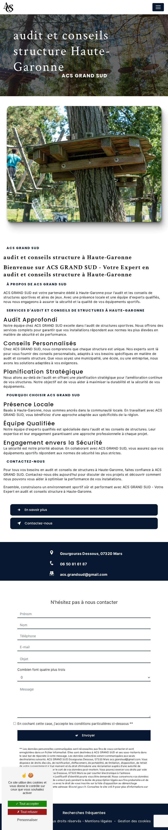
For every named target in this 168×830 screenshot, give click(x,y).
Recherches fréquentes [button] (84, 812)
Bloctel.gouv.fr (77, 786)
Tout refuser (28, 812)
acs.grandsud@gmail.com (84, 574)
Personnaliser (27, 820)
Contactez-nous (38, 523)
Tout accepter (28, 803)
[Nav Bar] (158, 7)
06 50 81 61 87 (73, 564)
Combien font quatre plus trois (41, 669)
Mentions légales (98, 821)
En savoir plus (36, 509)
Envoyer (88, 735)
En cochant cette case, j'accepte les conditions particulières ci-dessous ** (75, 724)
